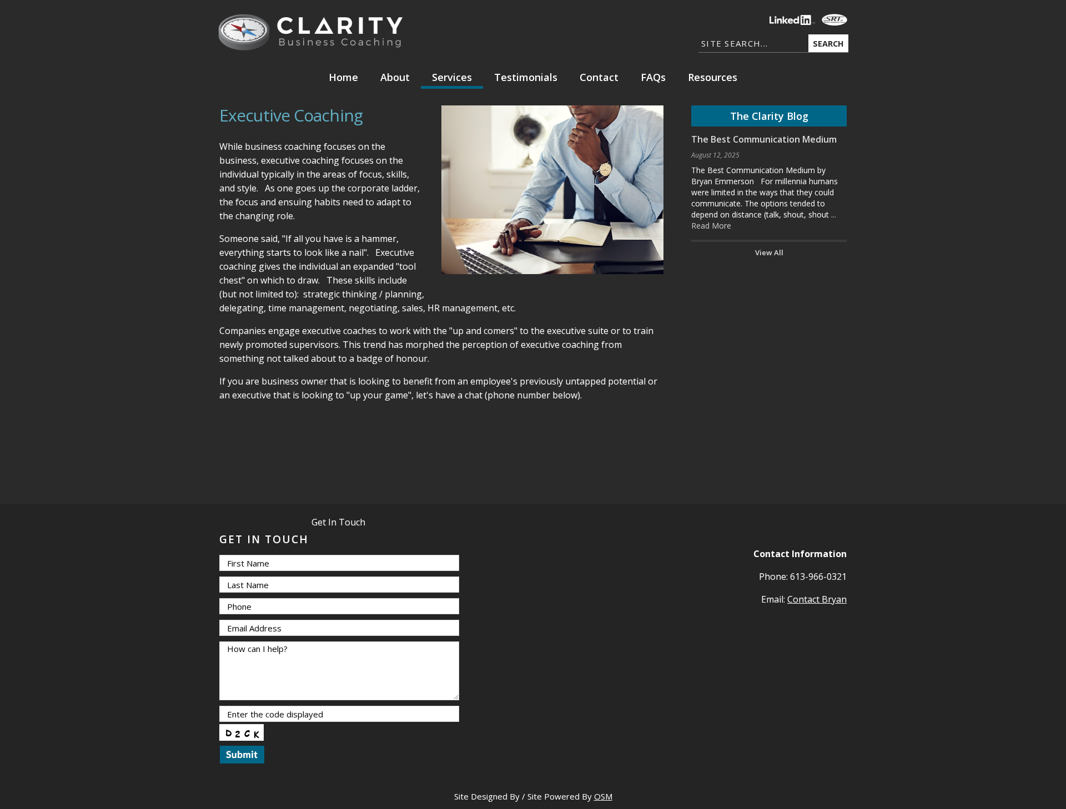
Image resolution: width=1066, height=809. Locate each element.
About (395, 77)
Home (343, 77)
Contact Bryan (817, 599)
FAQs (653, 77)
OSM (603, 796)
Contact (599, 77)
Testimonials (525, 77)
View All (769, 252)
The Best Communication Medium (764, 139)
